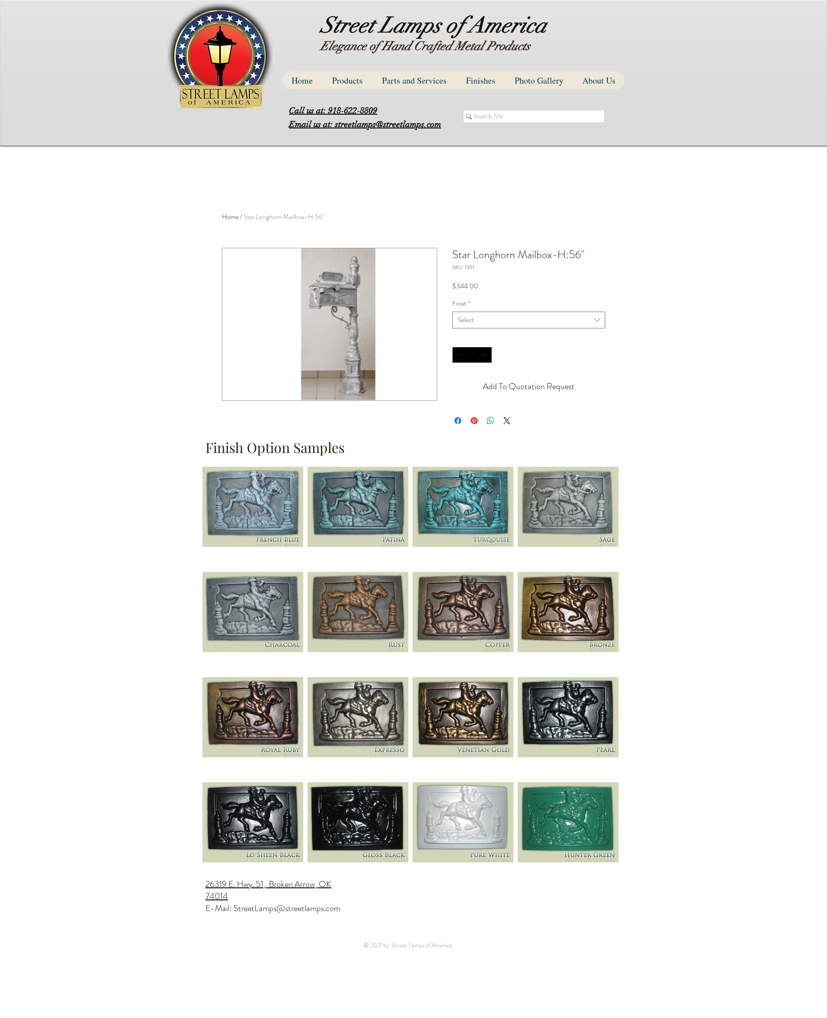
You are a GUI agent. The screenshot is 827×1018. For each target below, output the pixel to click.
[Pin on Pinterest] (474, 420)
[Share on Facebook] (458, 420)
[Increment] (485, 354)
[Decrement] (459, 354)
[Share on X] (507, 420)
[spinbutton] (472, 354)
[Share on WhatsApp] (490, 420)
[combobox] (528, 320)
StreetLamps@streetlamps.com (286, 908)
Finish (461, 304)
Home (230, 217)
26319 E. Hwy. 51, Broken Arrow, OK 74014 (268, 890)
